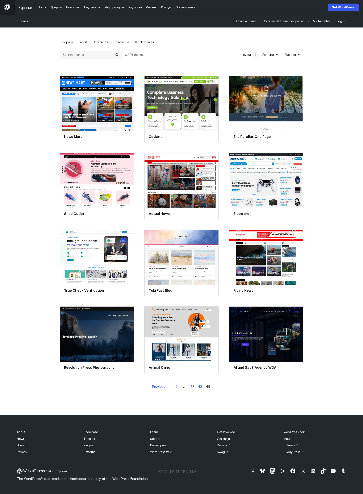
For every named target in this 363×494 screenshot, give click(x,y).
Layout (249, 54)
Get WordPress (343, 7)
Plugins (88, 445)
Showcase (91, 432)
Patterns (89, 452)
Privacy (22, 452)
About (21, 432)
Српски (62, 471)
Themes (22, 21)
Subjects (290, 54)
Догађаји (223, 438)
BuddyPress (294, 452)
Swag (222, 452)
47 (192, 386)
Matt (288, 438)
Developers (158, 445)
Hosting (22, 445)
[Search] (116, 55)
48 (200, 386)
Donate (224, 445)
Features (268, 54)
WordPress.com (296, 432)
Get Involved (226, 432)
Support (156, 438)
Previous (158, 386)
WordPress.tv (161, 452)
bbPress (291, 445)
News (21, 438)
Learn (154, 432)
